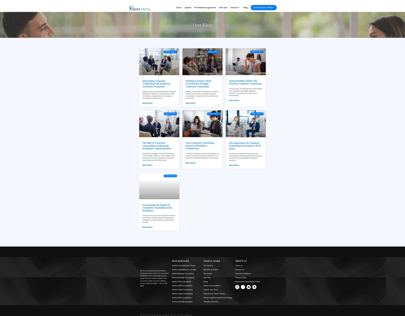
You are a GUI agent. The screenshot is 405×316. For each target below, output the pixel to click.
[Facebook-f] (237, 287)
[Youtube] (249, 287)
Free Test (223, 7)
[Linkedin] (254, 287)
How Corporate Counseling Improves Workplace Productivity (200, 145)
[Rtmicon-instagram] (243, 287)
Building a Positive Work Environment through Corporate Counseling (198, 83)
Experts (188, 7)
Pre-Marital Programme (205, 7)
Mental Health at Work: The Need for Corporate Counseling (245, 82)
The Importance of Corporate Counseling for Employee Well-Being (245, 145)
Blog (245, 7)
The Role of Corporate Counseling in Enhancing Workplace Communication (156, 145)
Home (179, 7)
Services (234, 7)
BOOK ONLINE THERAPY (263, 7)
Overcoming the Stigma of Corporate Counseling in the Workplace (157, 207)
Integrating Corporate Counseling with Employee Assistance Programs (156, 83)
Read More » (147, 103)
